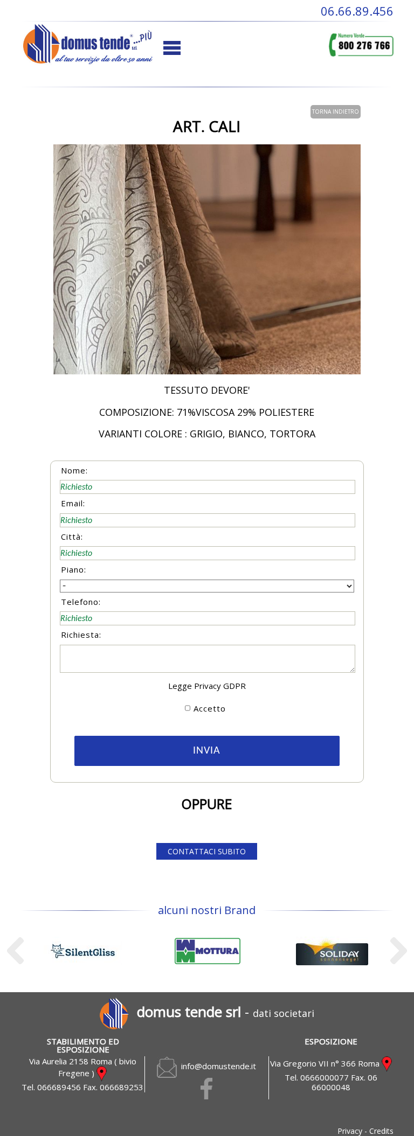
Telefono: (81, 601)
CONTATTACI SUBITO (207, 851)
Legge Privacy (194, 685)
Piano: (73, 569)
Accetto (210, 708)
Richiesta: (81, 634)
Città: (72, 536)
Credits (381, 1131)
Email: (73, 503)
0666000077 (324, 1077)
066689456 (59, 1087)
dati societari (283, 1013)
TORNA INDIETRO (335, 111)
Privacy (349, 1131)
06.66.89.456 (357, 11)
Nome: (74, 470)
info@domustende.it (216, 1066)
